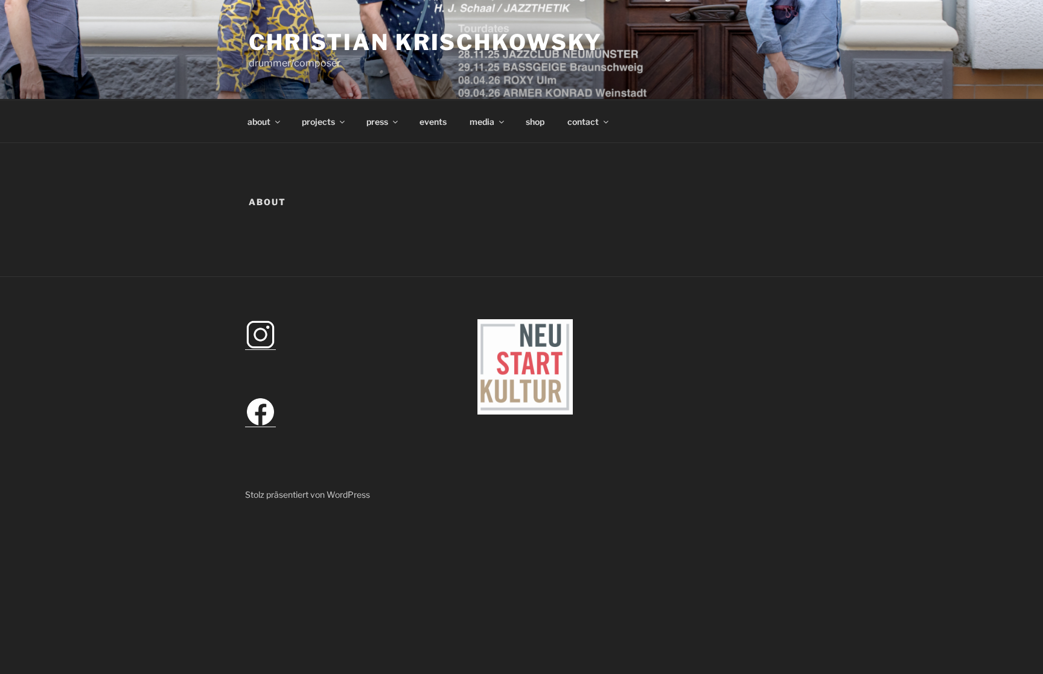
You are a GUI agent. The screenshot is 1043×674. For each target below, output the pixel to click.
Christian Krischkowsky (425, 42)
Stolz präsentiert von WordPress (307, 494)
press (377, 121)
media (482, 121)
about (258, 121)
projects (318, 121)
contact (583, 121)
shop (535, 121)
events (433, 121)
